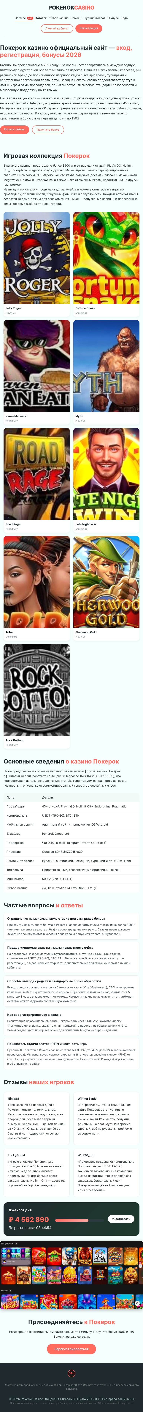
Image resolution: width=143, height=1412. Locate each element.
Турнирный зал (95, 18)
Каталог (41, 18)
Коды (124, 18)
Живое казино (59, 18)
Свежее (23, 18)
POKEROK (71, 7)
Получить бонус (48, 129)
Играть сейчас (14, 129)
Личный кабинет (57, 28)
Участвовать (121, 1219)
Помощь (76, 18)
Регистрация (89, 28)
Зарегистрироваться (71, 1349)
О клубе (113, 18)
